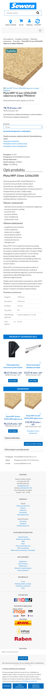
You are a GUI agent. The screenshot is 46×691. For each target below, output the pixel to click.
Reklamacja (23, 566)
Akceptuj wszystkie (36, 686)
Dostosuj (6, 686)
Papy (23, 544)
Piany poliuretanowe (23, 546)
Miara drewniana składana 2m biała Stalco (33, 367)
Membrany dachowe (23, 539)
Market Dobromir (23, 526)
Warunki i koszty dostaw (23, 568)
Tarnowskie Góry (23, 515)
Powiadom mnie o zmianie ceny (15, 144)
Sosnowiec (23, 512)
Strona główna (8, 39)
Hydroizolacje (23, 537)
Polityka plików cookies (23, 584)
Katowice (23, 510)
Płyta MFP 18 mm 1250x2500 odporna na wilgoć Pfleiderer (13, 419)
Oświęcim (23, 523)
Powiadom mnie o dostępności (15, 146)
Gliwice (23, 508)
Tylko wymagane (20, 686)
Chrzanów (23, 521)
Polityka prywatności (23, 586)
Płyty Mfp (16, 41)
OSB (23, 541)
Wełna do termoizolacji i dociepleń (23, 550)
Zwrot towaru (23, 564)
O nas (23, 581)
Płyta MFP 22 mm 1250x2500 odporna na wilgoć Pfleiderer (33, 418)
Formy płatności (23, 570)
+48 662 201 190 (26, 488)
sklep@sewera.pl (23, 486)
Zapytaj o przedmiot (11, 141)
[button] (40, 362)
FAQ (23, 588)
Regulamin (23, 561)
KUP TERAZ (13, 380)
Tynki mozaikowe (23, 548)
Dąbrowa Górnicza (23, 506)
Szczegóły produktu (22, 39)
